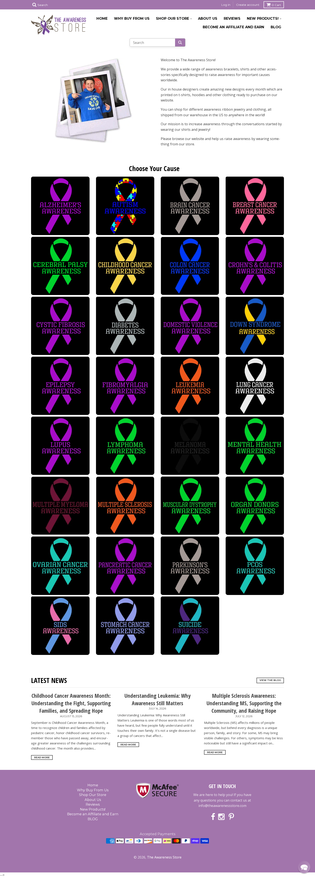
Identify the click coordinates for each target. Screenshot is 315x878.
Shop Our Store (172, 18)
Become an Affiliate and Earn (233, 27)
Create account (247, 4)
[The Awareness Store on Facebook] (213, 817)
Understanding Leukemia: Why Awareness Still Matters (157, 699)
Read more (42, 757)
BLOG (276, 27)
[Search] (180, 42)
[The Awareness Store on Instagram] (222, 817)
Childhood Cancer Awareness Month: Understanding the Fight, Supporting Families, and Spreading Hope (71, 703)
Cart (276, 5)
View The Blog (270, 680)
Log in (225, 4)
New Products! (263, 18)
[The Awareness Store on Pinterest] (231, 817)
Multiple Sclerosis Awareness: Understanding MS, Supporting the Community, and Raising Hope (244, 703)
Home (102, 18)
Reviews (232, 18)
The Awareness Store (164, 857)
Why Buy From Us (132, 18)
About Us (207, 18)
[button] (304, 867)
